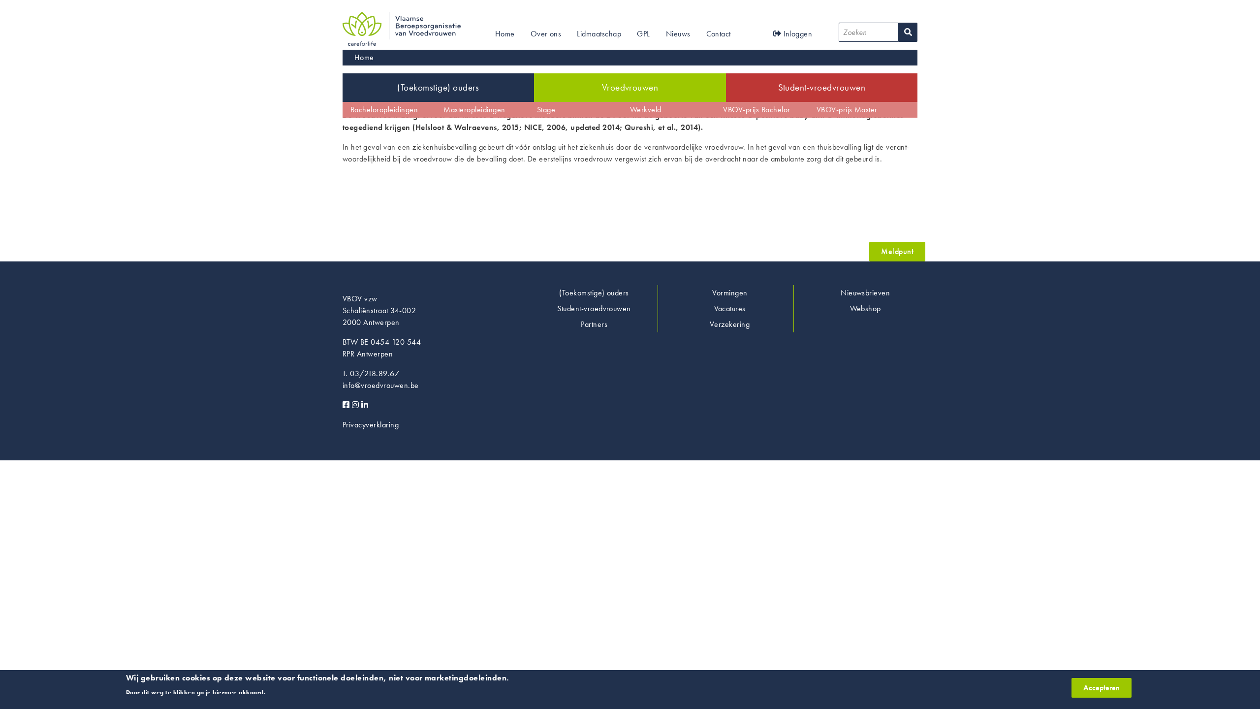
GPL (643, 34)
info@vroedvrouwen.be (381, 385)
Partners (594, 324)
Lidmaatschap (599, 34)
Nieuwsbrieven (865, 293)
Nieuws (678, 34)
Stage (546, 109)
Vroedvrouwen (630, 87)
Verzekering (730, 324)
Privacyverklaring (371, 424)
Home (505, 34)
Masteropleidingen (474, 109)
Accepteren (1101, 687)
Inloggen (796, 34)
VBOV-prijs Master (847, 109)
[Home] (402, 17)
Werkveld (646, 109)
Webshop (865, 308)
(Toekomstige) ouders (438, 87)
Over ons (546, 34)
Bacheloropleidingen (384, 109)
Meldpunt (897, 251)
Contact (718, 34)
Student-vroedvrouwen (822, 87)
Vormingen (730, 293)
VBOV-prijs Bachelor (756, 109)
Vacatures (730, 308)
